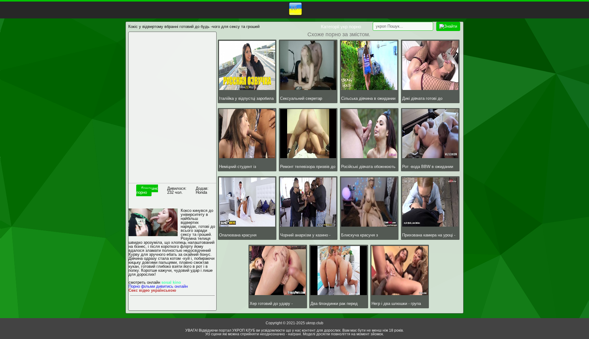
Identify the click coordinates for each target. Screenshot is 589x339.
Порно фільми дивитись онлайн (158, 286)
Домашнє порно (147, 190)
